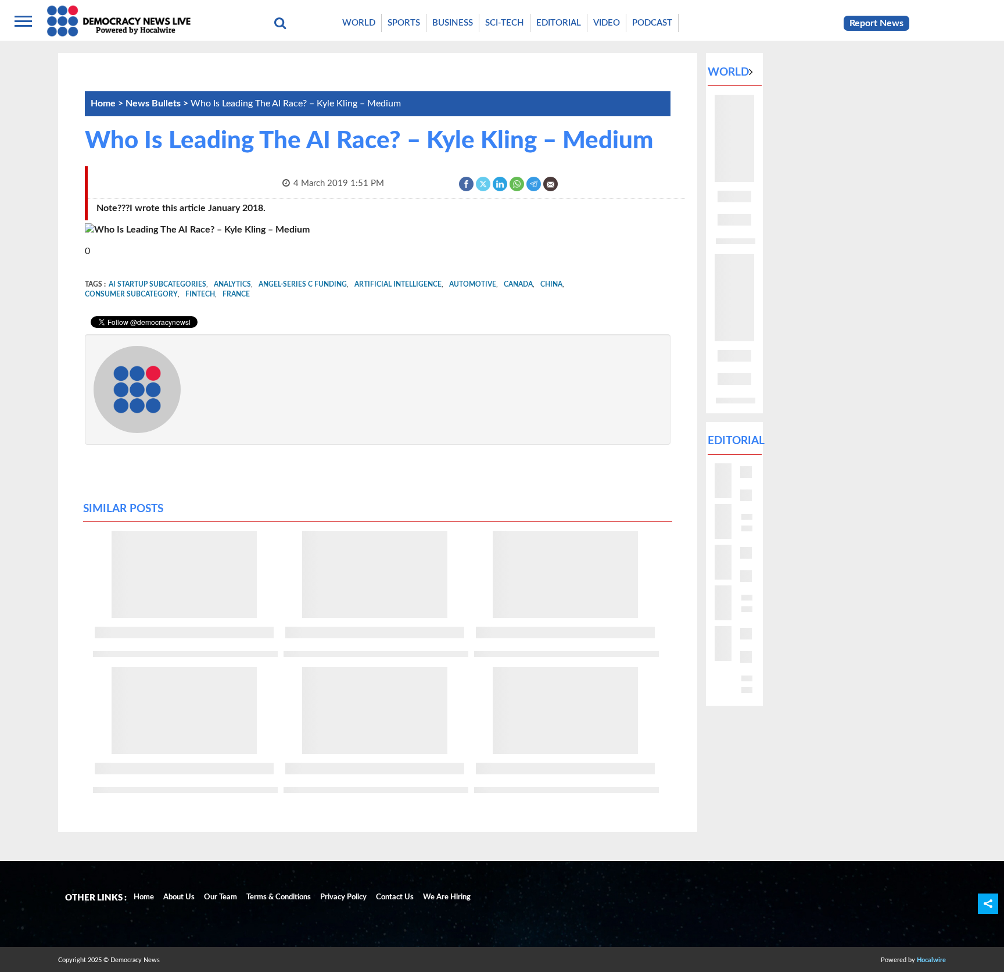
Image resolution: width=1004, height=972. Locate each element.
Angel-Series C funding (303, 284)
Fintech (200, 294)
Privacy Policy (343, 897)
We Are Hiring (447, 897)
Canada (518, 284)
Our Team (220, 897)
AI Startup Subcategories (157, 284)
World (358, 23)
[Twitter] (483, 183)
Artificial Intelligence (398, 284)
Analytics (232, 284)
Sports (404, 23)
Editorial (558, 23)
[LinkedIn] (500, 183)
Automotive (472, 284)
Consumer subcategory (131, 294)
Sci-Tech (504, 23)
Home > (108, 103)
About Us (179, 897)
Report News (876, 23)
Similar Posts (123, 508)
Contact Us (395, 897)
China (551, 284)
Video (606, 23)
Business (452, 23)
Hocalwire (931, 960)
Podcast (652, 23)
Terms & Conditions (278, 897)
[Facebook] (467, 183)
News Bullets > (158, 103)
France (236, 294)
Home (144, 897)
